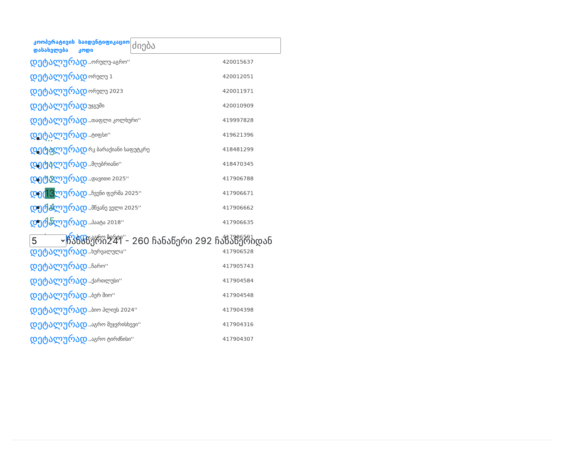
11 (49, 165)
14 (50, 207)
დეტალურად (58, 61)
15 (50, 220)
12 (50, 179)
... (49, 138)
